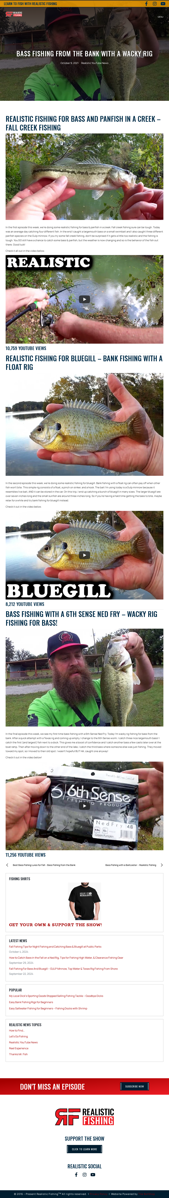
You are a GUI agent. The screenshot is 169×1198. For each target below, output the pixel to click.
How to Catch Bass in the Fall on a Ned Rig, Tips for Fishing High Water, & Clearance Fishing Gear (66, 957)
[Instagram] (154, 3)
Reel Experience (18, 1048)
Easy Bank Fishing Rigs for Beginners (31, 1002)
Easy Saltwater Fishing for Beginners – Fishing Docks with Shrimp (48, 1008)
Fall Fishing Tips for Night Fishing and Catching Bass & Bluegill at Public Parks (55, 946)
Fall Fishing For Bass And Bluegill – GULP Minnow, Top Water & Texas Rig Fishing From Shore (63, 968)
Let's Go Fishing (18, 1036)
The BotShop (146, 1194)
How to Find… (17, 1030)
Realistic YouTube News (94, 63)
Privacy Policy (99, 1194)
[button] (160, 14)
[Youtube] (163, 3)
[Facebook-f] (146, 3)
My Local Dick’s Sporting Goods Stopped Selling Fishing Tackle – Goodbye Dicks (56, 996)
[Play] (84, 299)
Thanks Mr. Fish (18, 1054)
